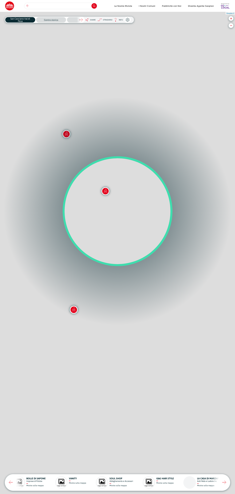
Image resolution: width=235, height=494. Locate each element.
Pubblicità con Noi (171, 6)
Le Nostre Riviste (123, 6)
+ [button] (231, 18)
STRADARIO (107, 20)
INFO (117, 20)
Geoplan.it (230, 13)
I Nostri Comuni (147, 6)
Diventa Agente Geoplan (201, 6)
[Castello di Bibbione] (73, 309)
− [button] (231, 25)
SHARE (93, 20)
